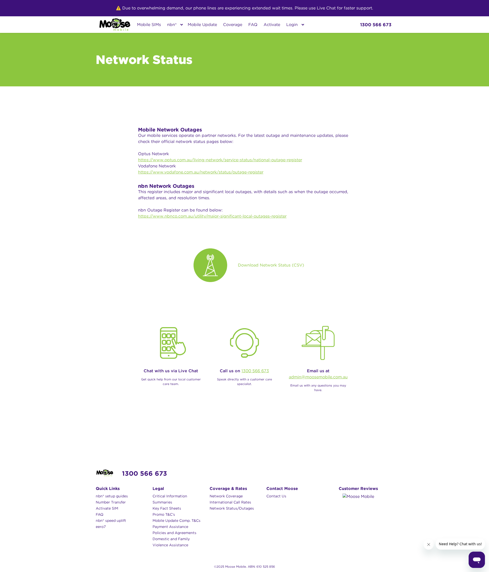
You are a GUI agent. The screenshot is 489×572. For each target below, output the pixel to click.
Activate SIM (107, 508)
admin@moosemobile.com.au (318, 377)
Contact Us (276, 496)
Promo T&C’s (164, 514)
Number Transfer (111, 502)
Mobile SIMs (149, 24)
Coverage (232, 24)
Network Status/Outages (232, 508)
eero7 (101, 527)
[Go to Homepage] (115, 24)
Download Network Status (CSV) (271, 265)
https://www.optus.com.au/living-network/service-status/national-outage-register (220, 159)
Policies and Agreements (174, 533)
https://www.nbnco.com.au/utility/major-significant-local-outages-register (212, 216)
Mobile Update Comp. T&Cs (176, 520)
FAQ (252, 24)
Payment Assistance (170, 527)
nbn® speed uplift (111, 520)
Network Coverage (226, 496)
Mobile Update (202, 24)
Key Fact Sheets (167, 508)
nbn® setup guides (112, 496)
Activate (272, 24)
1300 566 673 (255, 370)
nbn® (171, 24)
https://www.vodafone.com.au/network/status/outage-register (200, 172)
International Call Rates (230, 502)
